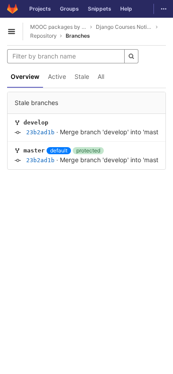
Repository (43, 35)
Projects (40, 8)
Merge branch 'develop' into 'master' (112, 132)
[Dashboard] (12, 9)
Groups (69, 8)
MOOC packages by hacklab (58, 26)
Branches (78, 35)
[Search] (131, 56)
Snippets (99, 8)
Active (57, 76)
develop (36, 122)
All (101, 76)
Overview (25, 76)
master (34, 150)
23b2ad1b (40, 132)
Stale (82, 76)
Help (126, 8)
